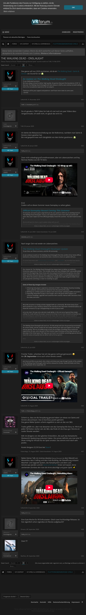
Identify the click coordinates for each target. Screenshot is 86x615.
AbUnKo (23, 237)
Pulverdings (30, 411)
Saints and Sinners (50, 465)
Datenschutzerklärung (61, 602)
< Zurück (12, 65)
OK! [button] (73, 7)
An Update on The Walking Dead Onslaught (44, 79)
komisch (29, 104)
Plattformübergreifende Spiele (26, 61)
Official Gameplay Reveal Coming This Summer (46, 210)
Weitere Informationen (51, 53)
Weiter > (31, 65)
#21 (82, 99)
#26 (82, 406)
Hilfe (49, 602)
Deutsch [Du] (24, 597)
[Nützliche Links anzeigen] (83, 44)
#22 (82, 126)
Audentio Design (49, 611)
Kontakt (43, 602)
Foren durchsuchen (33, 37)
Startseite (34, 602)
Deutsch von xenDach (61, 609)
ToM (50, 61)
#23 (82, 146)
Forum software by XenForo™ (31, 609)
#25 (82, 347)
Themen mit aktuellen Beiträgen (14, 37)
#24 (82, 232)
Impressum (76, 602)
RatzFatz (6, 554)
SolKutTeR (7, 84)
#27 (82, 451)
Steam (47, 447)
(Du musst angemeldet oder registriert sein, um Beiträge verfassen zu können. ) (60, 563)
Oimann (6, 532)
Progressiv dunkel (9, 597)
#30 (82, 556)
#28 (82, 508)
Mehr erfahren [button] (9, 11)
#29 (82, 529)
